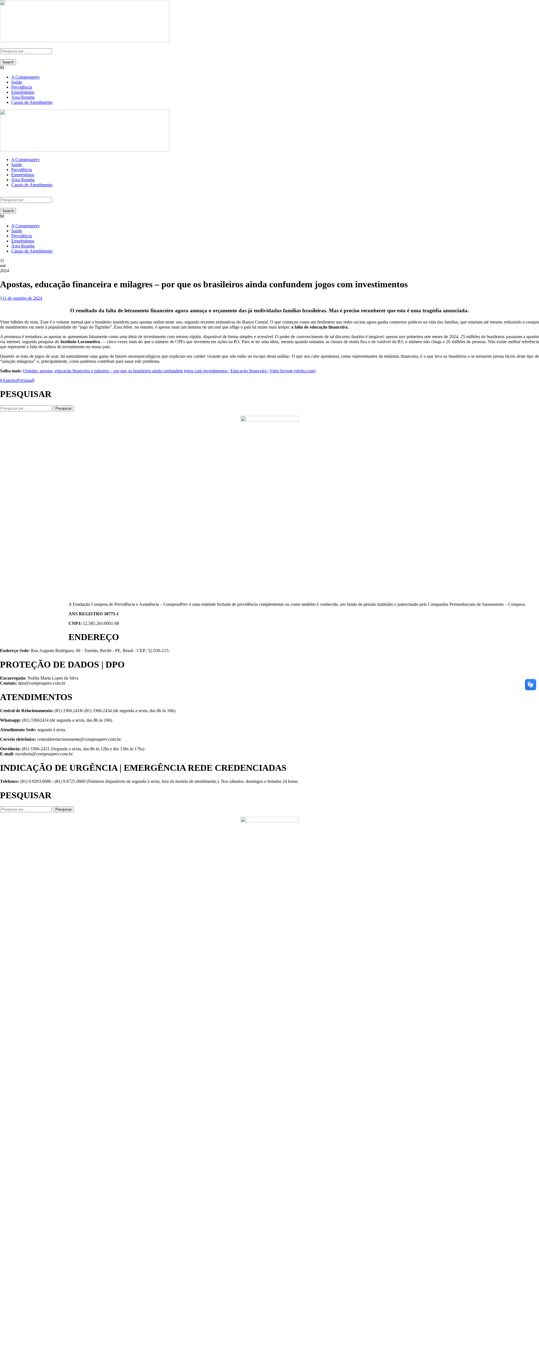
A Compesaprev (25, 77)
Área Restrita (23, 97)
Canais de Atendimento (31, 102)
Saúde (16, 82)
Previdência (21, 87)
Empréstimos (22, 92)
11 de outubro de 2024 (22, 298)
